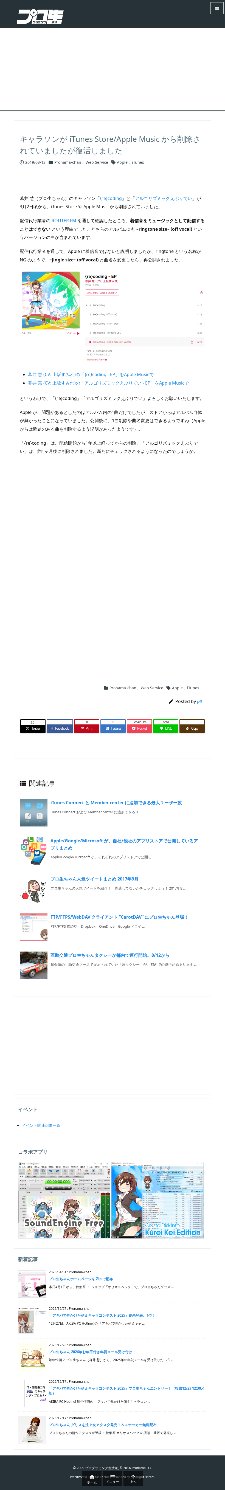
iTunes (138, 162)
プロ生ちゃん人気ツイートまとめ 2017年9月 (94, 879)
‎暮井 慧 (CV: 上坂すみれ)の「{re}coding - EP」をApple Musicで (91, 374)
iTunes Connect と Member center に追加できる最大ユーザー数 (116, 803)
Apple (122, 162)
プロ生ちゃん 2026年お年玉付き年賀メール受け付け (90, 1351)
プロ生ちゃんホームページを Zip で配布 (81, 1278)
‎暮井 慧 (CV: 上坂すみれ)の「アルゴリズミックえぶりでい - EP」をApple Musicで (108, 383)
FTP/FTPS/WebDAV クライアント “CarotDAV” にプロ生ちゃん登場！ (119, 917)
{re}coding (111, 198)
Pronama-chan (67, 162)
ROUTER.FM (64, 221)
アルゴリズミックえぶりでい (163, 198)
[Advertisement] (112, 69)
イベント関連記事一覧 (41, 1125)
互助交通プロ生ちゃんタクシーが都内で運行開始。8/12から (110, 955)
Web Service (97, 162)
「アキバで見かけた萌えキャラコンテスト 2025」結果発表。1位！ (102, 1315)
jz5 (200, 701)
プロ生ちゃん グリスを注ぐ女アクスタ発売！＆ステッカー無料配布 (103, 1424)
